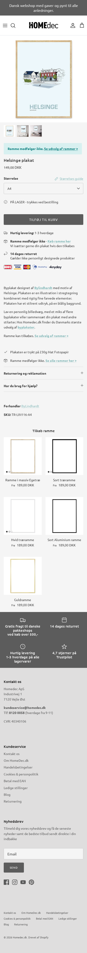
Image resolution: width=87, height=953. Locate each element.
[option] (43, 78)
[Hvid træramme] (23, 516)
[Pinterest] (31, 882)
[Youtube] (23, 882)
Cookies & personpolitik (21, 774)
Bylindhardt (43, 288)
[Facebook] (6, 882)
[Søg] (15, 25)
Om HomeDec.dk (16, 760)
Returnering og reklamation (25, 373)
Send (14, 867)
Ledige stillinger (16, 788)
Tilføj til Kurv (43, 219)
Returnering (13, 801)
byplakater (26, 327)
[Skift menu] (5, 25)
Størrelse (11, 178)
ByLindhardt (30, 406)
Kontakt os (11, 754)
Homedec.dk (20, 937)
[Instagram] (14, 882)
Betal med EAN (15, 781)
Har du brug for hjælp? (20, 386)
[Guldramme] (23, 576)
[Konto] (72, 25)
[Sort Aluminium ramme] (64, 516)
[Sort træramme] (64, 456)
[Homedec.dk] (44, 25)
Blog (7, 794)
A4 (9, 188)
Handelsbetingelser (18, 767)
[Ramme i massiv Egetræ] (23, 456)
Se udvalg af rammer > (61, 149)
